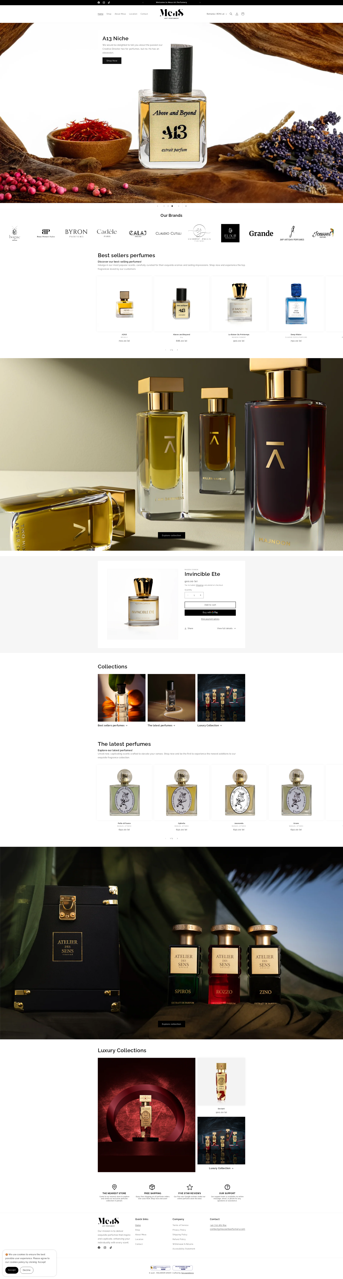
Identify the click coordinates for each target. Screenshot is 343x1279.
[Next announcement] (200, 2)
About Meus (140, 1235)
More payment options (210, 619)
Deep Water (296, 335)
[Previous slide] (158, 206)
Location (139, 1239)
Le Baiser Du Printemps (238, 335)
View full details (225, 628)
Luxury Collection (208, 725)
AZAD (124, 335)
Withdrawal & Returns (183, 1244)
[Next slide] (179, 206)
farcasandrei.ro (187, 1273)
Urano (296, 823)
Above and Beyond (181, 335)
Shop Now (112, 61)
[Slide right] (177, 350)
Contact (139, 1244)
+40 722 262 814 (218, 1225)
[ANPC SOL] (183, 1267)
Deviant (221, 1109)
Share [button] (190, 628)
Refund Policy (179, 1239)
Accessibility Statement (184, 1249)
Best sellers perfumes (111, 725)
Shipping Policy (180, 1235)
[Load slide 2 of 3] (168, 206)
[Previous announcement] (143, 2)
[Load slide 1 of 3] (164, 206)
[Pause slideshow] (185, 206)
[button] (231, 14)
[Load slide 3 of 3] (172, 206)
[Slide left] (166, 350)
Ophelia (181, 823)
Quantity (188, 590)
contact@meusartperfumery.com (227, 1229)
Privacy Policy (179, 1230)
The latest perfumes (160, 725)
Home (138, 1225)
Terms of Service (181, 1225)
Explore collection (171, 535)
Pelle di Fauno (124, 823)
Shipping (199, 585)
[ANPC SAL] (160, 1267)
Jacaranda (238, 823)
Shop (137, 1230)
